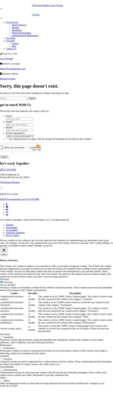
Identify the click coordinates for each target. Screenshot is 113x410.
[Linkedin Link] (7, 209)
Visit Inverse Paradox (10, 182)
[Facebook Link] (6, 204)
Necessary (8, 282)
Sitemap (9, 225)
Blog (14, 46)
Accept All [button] (47, 245)
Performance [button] (6, 345)
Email (9, 122)
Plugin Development (21, 33)
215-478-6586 (9, 169)
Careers (15, 43)
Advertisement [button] (7, 367)
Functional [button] (5, 334)
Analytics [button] (4, 356)
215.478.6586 (6, 58)
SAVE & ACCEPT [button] (9, 386)
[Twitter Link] (7, 207)
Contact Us (11, 48)
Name (9, 116)
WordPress (17, 30)
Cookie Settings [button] (34, 245)
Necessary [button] (5, 279)
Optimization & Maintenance (25, 35)
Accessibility (12, 230)
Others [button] (3, 377)
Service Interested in (15, 133)
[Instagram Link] (7, 212)
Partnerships (11, 227)
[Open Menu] (1, 8)
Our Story (10, 41)
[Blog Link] (7, 215)
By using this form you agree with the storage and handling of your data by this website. (50, 139)
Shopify (15, 27)
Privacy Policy (12, 235)
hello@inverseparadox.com (12, 68)
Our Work (10, 38)
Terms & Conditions (15, 232)
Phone (9, 127)
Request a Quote (7, 78)
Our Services (12, 22)
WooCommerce (19, 25)
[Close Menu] (1, 18)
